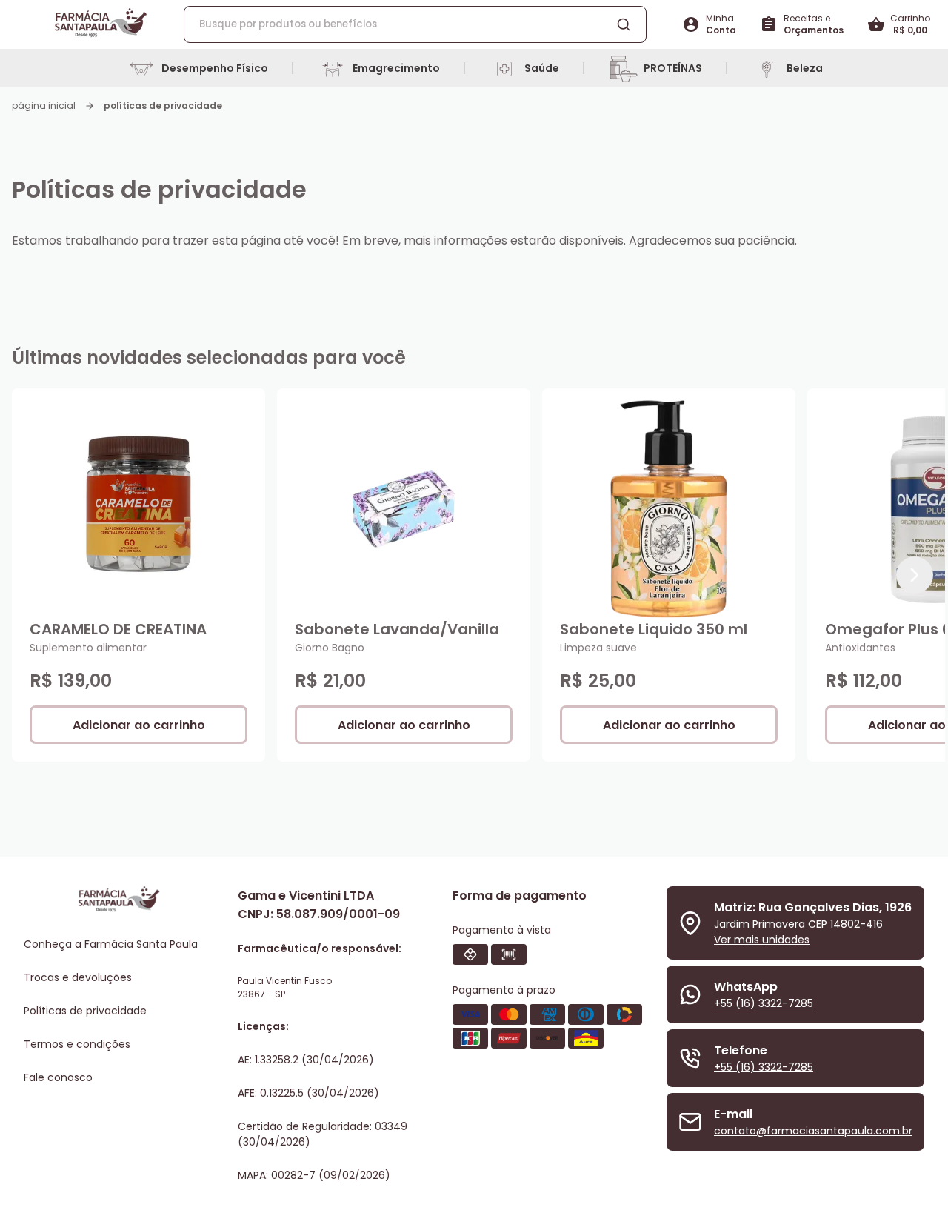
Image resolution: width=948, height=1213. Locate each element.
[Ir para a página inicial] (100, 24)
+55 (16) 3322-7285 (763, 1003)
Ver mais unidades (762, 939)
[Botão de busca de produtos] (623, 24)
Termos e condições (77, 1044)
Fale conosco (58, 1077)
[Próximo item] (914, 575)
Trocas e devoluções (78, 977)
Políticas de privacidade (85, 1010)
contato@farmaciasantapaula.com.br (813, 1130)
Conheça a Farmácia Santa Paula (111, 944)
